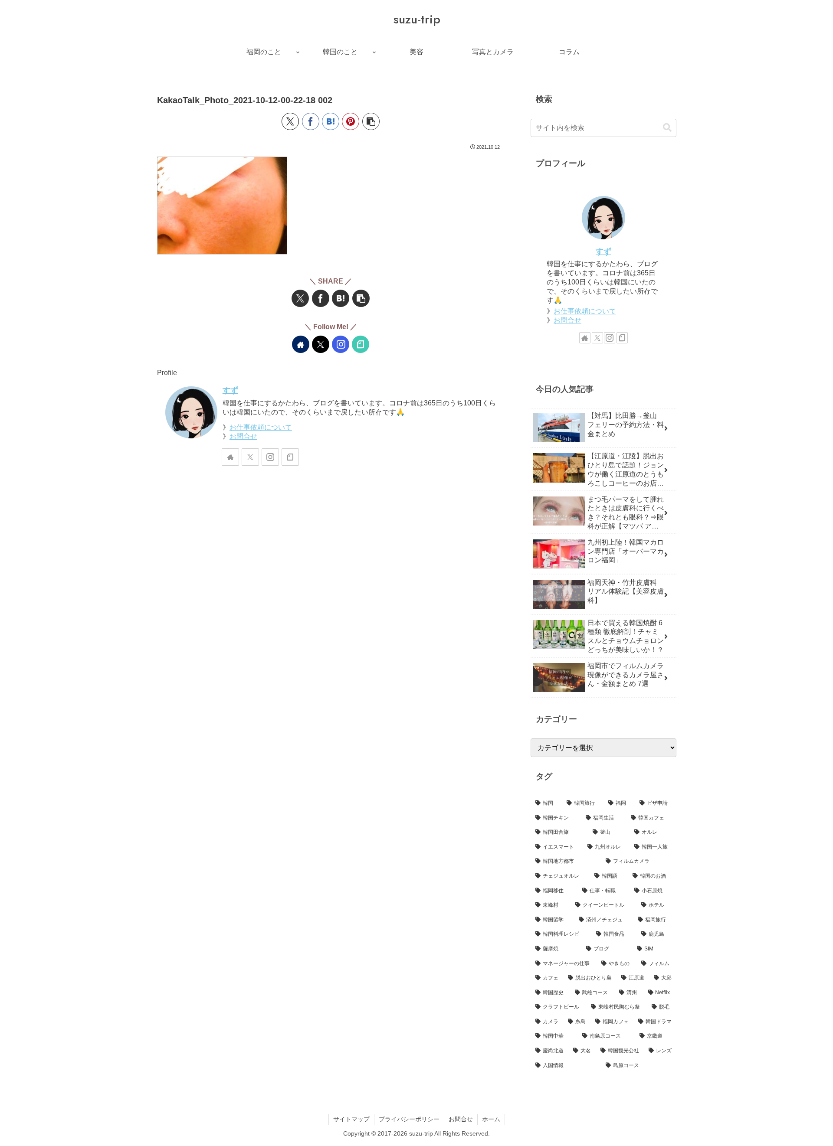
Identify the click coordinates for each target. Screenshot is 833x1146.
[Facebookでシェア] (310, 121)
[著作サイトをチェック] (300, 344)
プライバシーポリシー (409, 1119)
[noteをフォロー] (360, 344)
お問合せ (243, 436)
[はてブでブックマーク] (330, 121)
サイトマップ (351, 1119)
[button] (371, 121)
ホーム (491, 1119)
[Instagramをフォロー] (340, 344)
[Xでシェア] (290, 121)
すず (230, 390)
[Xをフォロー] (320, 344)
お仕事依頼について (261, 427)
